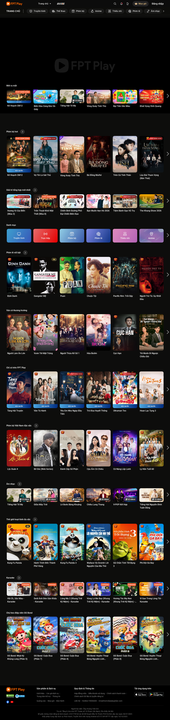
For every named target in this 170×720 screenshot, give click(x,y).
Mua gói (51, 701)
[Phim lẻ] (98, 236)
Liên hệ (77, 701)
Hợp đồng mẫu (80, 693)
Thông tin (56, 696)
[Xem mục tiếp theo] (163, 11)
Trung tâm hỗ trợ (43, 696)
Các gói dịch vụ (52, 693)
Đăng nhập (158, 3)
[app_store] (140, 694)
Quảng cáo (41, 701)
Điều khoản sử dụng (96, 693)
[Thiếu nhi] (125, 236)
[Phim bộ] (72, 236)
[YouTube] (12, 702)
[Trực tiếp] (45, 236)
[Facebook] (7, 702)
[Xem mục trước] (26, 11)
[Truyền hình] (19, 236)
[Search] (115, 3)
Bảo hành (60, 701)
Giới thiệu (40, 693)
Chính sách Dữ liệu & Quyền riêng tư (88, 696)
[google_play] (156, 694)
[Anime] (151, 236)
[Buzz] (60, 3)
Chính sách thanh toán (116, 693)
